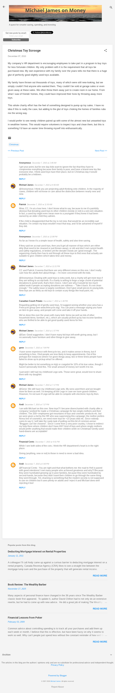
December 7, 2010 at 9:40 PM (37, 464)
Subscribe (16, 40)
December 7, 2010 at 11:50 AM (39, 204)
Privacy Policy (57, 665)
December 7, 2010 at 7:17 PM (47, 385)
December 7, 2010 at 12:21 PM (47, 266)
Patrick (22, 204)
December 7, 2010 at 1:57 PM (47, 331)
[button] (105, 51)
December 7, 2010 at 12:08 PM (44, 237)
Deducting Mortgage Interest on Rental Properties (37, 551)
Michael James (26, 185)
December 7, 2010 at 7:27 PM (37, 405)
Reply (22, 179)
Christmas (14, 144)
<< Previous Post (16, 150)
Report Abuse (57, 687)
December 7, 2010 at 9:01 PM (47, 442)
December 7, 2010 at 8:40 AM (47, 185)
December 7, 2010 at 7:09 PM (37, 348)
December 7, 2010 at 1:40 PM (55, 301)
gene (21, 347)
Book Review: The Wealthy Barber (27, 584)
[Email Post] (9, 139)
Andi (21, 404)
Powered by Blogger (57, 675)
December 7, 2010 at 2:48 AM (44, 163)
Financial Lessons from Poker (25, 617)
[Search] (111, 7)
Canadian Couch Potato (30, 301)
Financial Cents (26, 441)
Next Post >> (101, 150)
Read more (100, 575)
